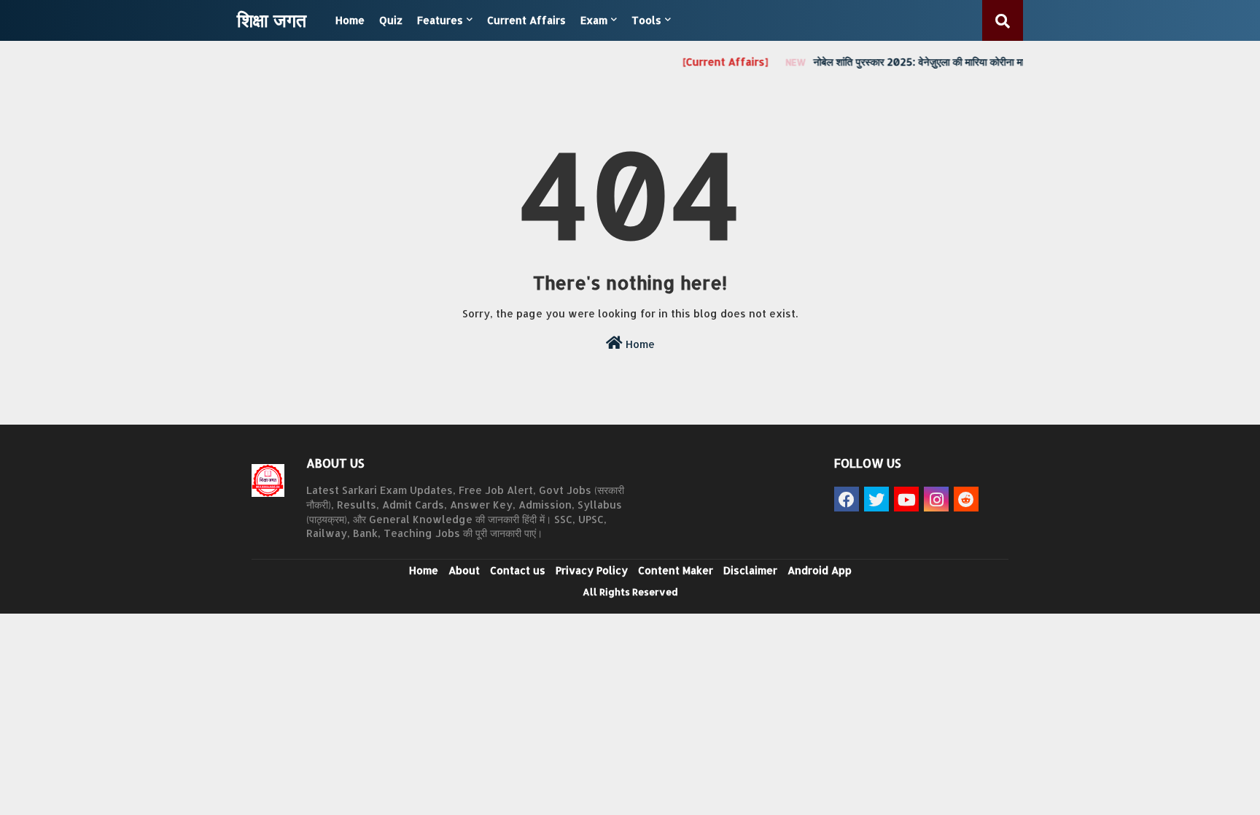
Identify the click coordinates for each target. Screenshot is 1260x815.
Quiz (390, 20)
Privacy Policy (592, 570)
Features (440, 20)
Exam (593, 20)
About (464, 570)
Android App (820, 570)
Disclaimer (750, 570)
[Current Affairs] (717, 61)
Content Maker (675, 570)
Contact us (517, 570)
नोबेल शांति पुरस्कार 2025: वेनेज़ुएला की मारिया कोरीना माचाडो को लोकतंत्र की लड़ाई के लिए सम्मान (974, 61)
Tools (646, 20)
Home (350, 20)
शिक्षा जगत (271, 19)
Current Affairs (526, 20)
